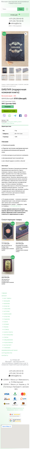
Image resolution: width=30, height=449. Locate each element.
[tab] (15, 126)
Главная (4, 84)
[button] (27, 9)
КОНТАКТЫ (5, 355)
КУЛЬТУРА (7, 316)
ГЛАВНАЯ (4, 293)
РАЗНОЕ (6, 327)
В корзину (8, 106)
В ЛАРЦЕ (6, 329)
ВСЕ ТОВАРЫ (7, 298)
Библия (9, 121)
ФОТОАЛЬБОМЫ (8, 334)
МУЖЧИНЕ (7, 303)
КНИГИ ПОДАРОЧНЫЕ (11, 84)
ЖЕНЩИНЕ (7, 301)
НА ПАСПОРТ (7, 345)
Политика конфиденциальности (15, 408)
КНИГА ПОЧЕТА (8, 332)
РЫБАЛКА (7, 319)
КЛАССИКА (7, 308)
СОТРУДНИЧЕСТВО (7, 353)
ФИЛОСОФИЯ (7, 314)
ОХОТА (6, 322)
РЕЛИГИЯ (6, 306)
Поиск (20, 9)
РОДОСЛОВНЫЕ (8, 342)
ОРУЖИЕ (6, 324)
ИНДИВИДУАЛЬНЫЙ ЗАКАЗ (10, 350)
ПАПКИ (6, 337)
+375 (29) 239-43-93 (15, 206)
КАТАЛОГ (4, 296)
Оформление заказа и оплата (15, 410)
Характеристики (6, 126)
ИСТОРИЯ (6, 311)
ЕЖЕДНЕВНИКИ (8, 340)
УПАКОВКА (7, 347)
